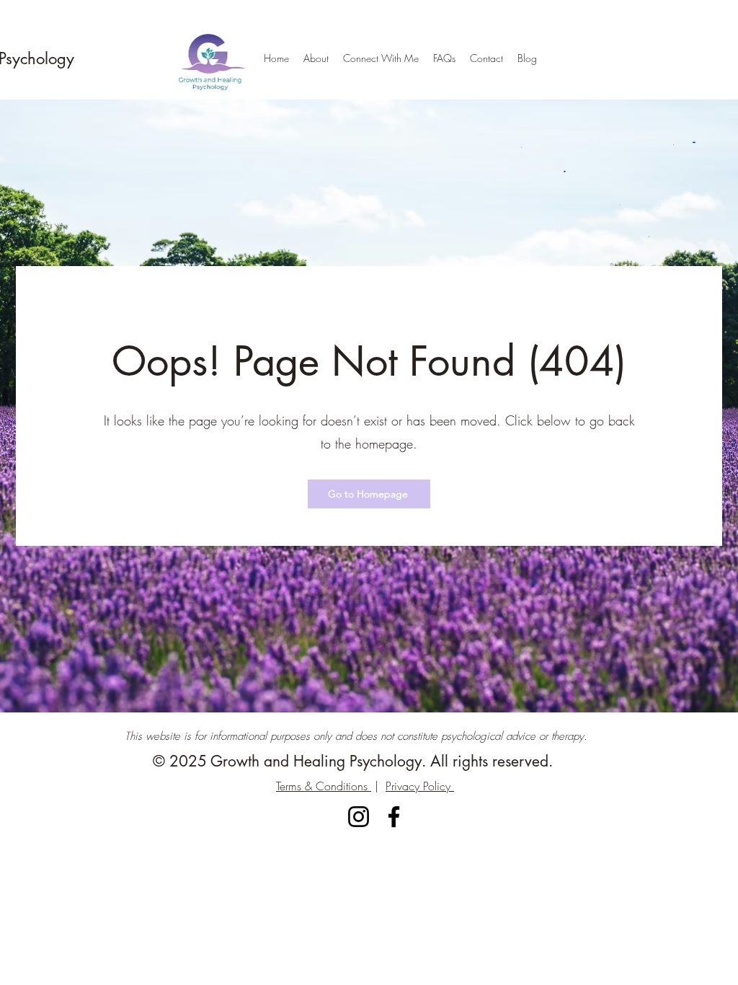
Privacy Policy (420, 786)
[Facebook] (394, 817)
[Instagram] (358, 817)
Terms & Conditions (323, 786)
